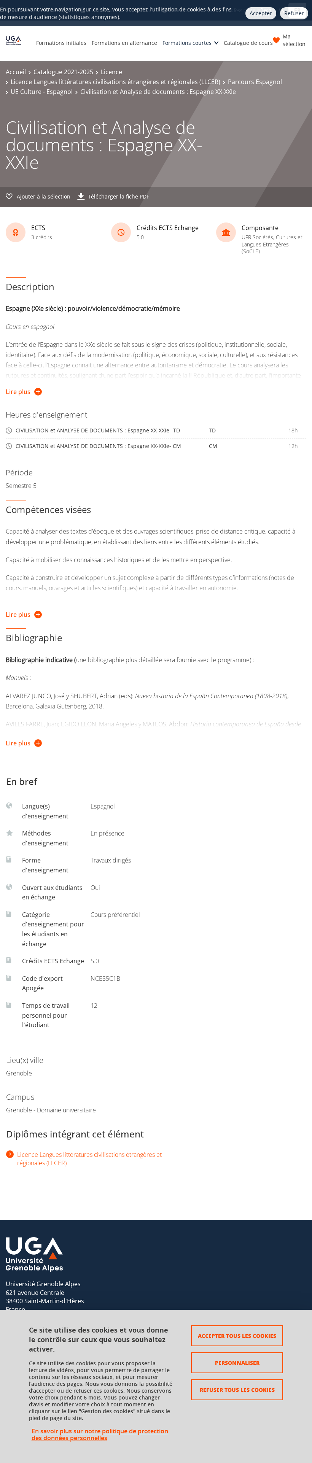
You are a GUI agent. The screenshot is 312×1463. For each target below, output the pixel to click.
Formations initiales (61, 42)
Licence (111, 72)
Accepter (261, 13)
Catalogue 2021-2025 (63, 72)
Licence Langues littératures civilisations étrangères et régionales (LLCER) (115, 82)
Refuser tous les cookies (237, 1389)
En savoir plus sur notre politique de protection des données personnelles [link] (100, 1434)
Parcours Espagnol (255, 82)
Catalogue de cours (248, 42)
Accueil (16, 72)
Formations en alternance (124, 42)
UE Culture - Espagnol (42, 91)
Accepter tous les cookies (237, 1335)
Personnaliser (237, 1362)
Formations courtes (187, 42)
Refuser (294, 13)
